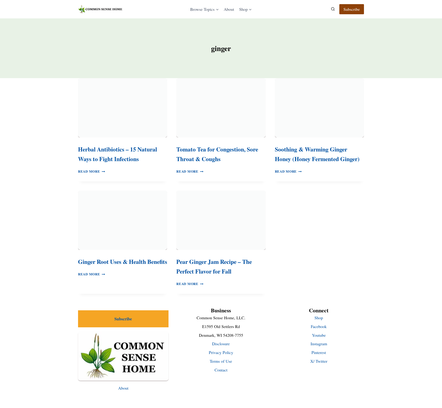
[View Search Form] (333, 9)
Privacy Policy (221, 352)
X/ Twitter (318, 361)
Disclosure (221, 343)
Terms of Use (221, 361)
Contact (221, 370)
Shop (318, 317)
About (229, 9)
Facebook (319, 326)
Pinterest (318, 352)
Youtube (319, 335)
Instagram (319, 343)
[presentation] (122, 107)
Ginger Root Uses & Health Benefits (122, 261)
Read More (91, 171)
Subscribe (351, 9)
